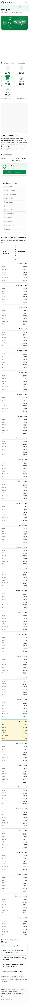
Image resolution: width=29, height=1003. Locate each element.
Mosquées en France (11, 7)
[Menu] (26, 2)
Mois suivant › (22, 252)
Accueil (3, 7)
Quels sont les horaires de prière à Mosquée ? (13, 958)
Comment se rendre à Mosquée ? (13, 971)
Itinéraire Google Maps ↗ (14, 172)
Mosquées (9, 993)
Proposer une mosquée (7, 996)
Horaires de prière (18, 993)
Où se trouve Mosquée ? (10, 946)
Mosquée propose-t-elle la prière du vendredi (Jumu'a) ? (13, 965)
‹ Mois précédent (5, 252)
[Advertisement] (14, 46)
